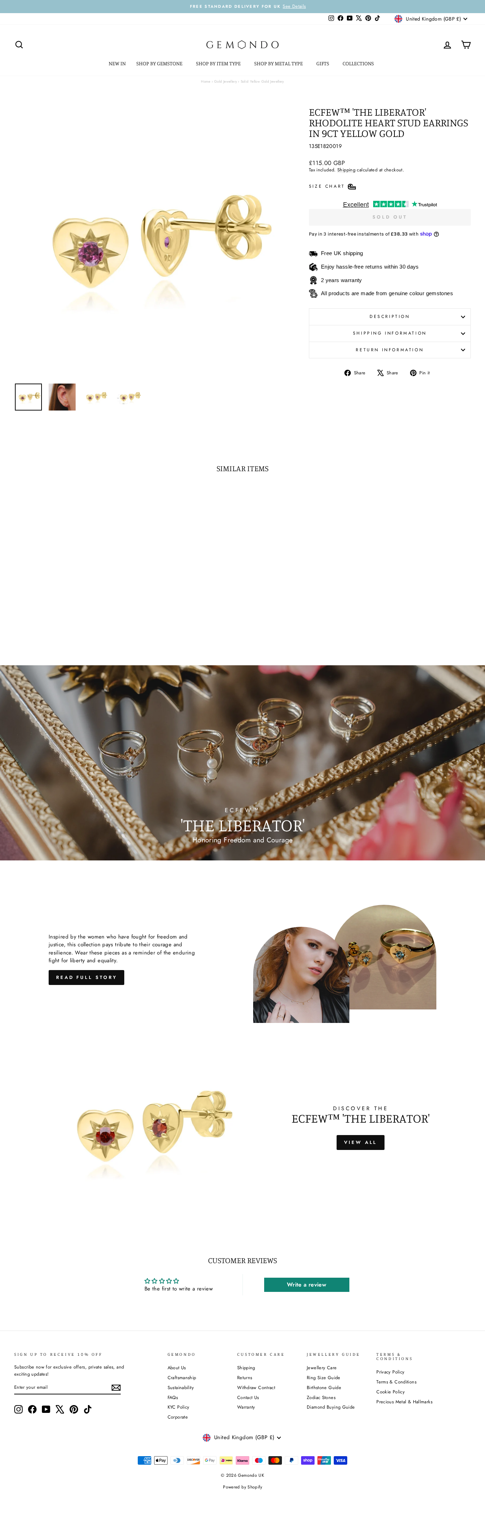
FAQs (173, 1397)
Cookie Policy (390, 1391)
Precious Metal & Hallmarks (404, 1401)
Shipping (346, 169)
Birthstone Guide (324, 1387)
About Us (177, 1367)
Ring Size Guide (323, 1377)
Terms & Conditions (396, 1381)
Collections (359, 63)
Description (390, 316)
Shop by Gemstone (160, 63)
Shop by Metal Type (279, 63)
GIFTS (323, 63)
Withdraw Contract (256, 1387)
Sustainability (181, 1387)
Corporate (178, 1417)
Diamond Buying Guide (331, 1407)
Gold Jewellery (225, 81)
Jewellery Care (322, 1367)
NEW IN (117, 63)
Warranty (246, 1407)
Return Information (390, 350)
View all (360, 1142)
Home (206, 81)
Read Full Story (86, 977)
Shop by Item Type (219, 63)
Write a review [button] (306, 1285)
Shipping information (390, 333)
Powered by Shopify (242, 1487)
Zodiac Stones (321, 1397)
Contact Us (248, 1397)
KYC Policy (179, 1407)
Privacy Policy (390, 1372)
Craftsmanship (182, 1377)
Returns (244, 1377)
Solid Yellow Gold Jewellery (262, 81)
